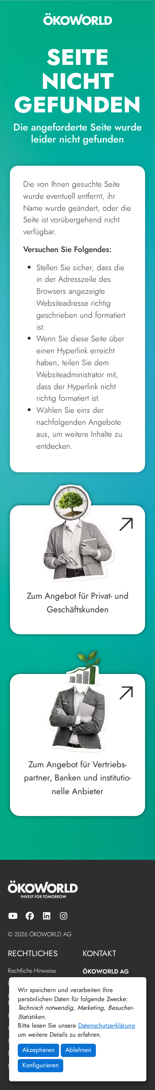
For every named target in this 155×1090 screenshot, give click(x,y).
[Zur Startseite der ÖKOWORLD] (77, 19)
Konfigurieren (40, 1065)
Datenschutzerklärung (106, 1025)
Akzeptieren (38, 1049)
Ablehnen (78, 1049)
